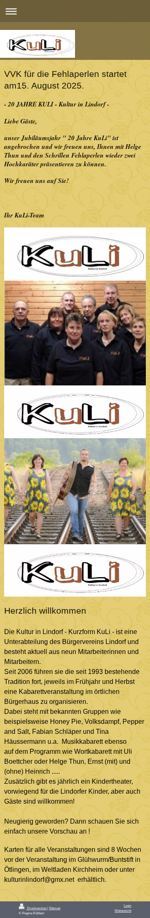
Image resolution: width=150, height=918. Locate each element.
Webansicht (123, 910)
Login (127, 905)
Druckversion (36, 908)
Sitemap (54, 908)
